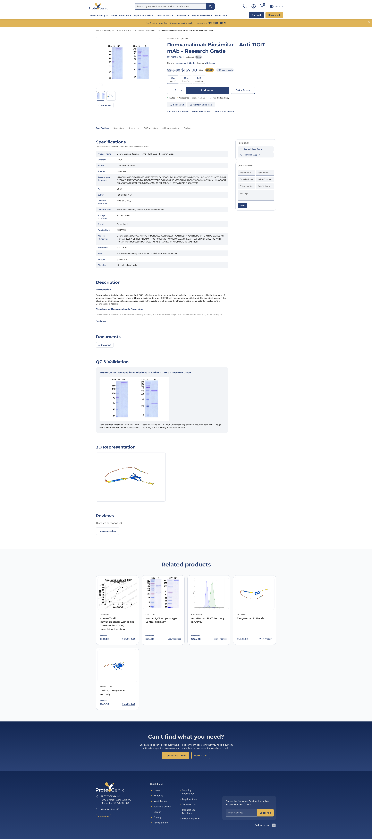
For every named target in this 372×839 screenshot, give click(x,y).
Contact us (103, 816)
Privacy (157, 817)
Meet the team (161, 801)
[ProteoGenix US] (98, 6)
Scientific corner (162, 806)
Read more (101, 321)
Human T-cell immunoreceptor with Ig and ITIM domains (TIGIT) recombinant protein (117, 624)
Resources (220, 15)
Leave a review (107, 531)
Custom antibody (97, 15)
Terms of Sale (160, 822)
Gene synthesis (163, 15)
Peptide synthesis (142, 15)
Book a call (274, 15)
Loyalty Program (191, 818)
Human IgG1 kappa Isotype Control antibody (161, 620)
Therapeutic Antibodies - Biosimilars (139, 30)
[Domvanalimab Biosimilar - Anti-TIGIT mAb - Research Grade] (111, 96)
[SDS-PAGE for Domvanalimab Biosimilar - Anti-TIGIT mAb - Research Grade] (100, 96)
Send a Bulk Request (201, 111)
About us (158, 795)
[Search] (210, 6)
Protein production (119, 15)
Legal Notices (189, 799)
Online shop (181, 15)
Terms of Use (189, 804)
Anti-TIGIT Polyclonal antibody (112, 692)
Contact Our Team (175, 755)
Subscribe (265, 812)
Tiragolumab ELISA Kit (250, 618)
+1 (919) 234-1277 (110, 809)
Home (98, 30)
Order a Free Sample (224, 111)
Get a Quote (243, 90)
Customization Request (178, 111)
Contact (256, 15)
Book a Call (200, 755)
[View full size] (100, 85)
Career (157, 811)
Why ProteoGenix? (201, 15)
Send (242, 205)
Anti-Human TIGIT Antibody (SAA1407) (208, 620)
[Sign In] (253, 6)
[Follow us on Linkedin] (274, 825)
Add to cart (207, 90)
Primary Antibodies (112, 30)
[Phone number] (245, 6)
